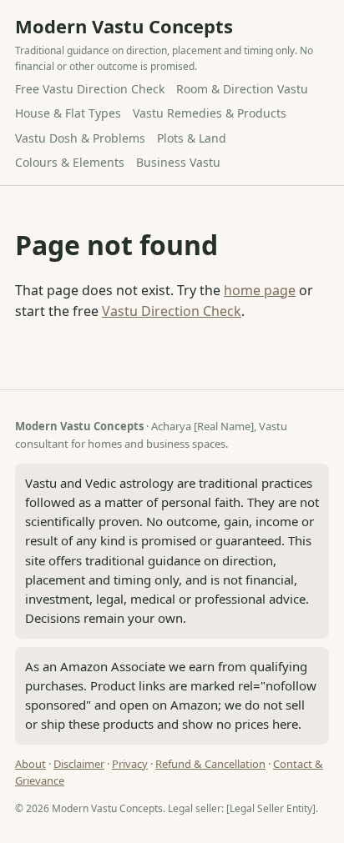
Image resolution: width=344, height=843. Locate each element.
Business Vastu (178, 162)
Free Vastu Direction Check (89, 89)
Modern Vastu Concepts (124, 25)
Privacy (130, 763)
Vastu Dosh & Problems (80, 138)
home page (260, 290)
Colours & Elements (69, 162)
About (30, 763)
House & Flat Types (68, 113)
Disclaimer (78, 763)
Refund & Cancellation (210, 763)
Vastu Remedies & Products (209, 113)
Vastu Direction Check (171, 311)
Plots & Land (191, 138)
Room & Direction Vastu (242, 89)
